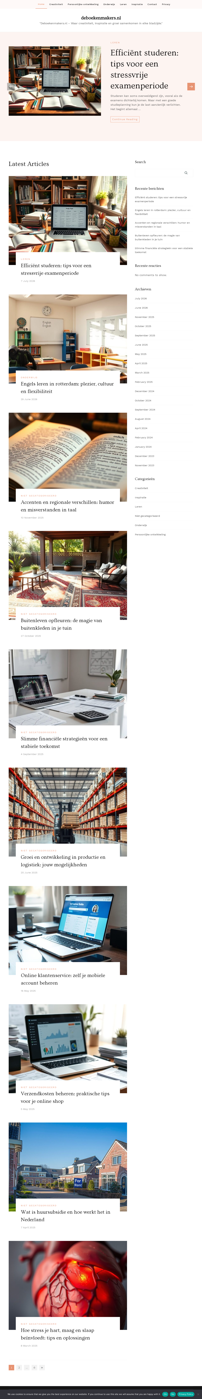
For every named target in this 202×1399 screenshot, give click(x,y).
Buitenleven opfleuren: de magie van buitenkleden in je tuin (157, 237)
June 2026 (141, 307)
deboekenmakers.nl (101, 18)
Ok (165, 1394)
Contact (152, 4)
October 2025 (143, 326)
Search (140, 162)
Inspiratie (137, 4)
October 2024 (143, 400)
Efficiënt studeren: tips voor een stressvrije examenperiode (161, 199)
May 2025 (140, 354)
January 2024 (143, 446)
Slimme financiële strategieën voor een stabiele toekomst (164, 250)
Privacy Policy (186, 1394)
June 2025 (141, 344)
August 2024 (143, 418)
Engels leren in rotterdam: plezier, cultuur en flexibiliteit (162, 212)
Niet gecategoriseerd (39, 495)
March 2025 (142, 372)
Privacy (166, 4)
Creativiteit (56, 4)
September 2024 (145, 409)
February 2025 (144, 381)
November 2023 (144, 465)
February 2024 (144, 437)
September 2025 (145, 335)
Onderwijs (109, 4)
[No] (198, 1394)
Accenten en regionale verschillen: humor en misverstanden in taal (162, 224)
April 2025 (141, 363)
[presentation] (191, 86)
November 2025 (144, 317)
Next (42, 1367)
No (172, 1394)
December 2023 (144, 456)
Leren (123, 4)
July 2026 (141, 298)
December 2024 (144, 391)
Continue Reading (125, 119)
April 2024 (141, 428)
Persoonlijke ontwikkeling (83, 4)
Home (41, 4)
